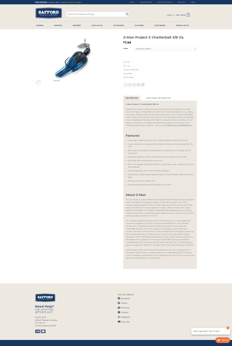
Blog (193, 2)
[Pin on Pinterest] (139, 85)
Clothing (139, 25)
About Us (181, 2)
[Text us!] (223, 341)
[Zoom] (38, 82)
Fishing (39, 25)
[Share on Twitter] (130, 85)
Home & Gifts (182, 25)
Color (125, 48)
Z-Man (129, 73)
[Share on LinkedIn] (143, 85)
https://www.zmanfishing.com (179, 125)
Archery (77, 25)
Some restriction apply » (73, 2)
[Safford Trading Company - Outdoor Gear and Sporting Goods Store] (48, 13)
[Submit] (128, 13)
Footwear (159, 25)
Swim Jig (134, 70)
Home (132, 2)
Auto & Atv (97, 25)
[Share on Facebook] (125, 85)
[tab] (131, 98)
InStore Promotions (164, 2)
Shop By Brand (146, 2)
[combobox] (98, 14)
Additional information (158, 98)
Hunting (58, 25)
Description (132, 98)
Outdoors (118, 25)
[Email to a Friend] (134, 85)
